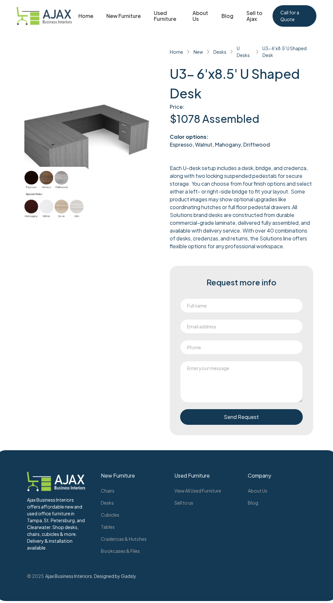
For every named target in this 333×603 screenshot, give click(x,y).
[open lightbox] (54, 194)
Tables (108, 527)
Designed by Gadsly (115, 576)
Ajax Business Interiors (68, 576)
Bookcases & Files (120, 551)
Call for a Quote (289, 15)
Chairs (107, 491)
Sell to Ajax (254, 15)
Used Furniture (165, 15)
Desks (107, 503)
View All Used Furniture (197, 491)
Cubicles (110, 515)
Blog (227, 15)
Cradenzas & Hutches (124, 539)
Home (85, 15)
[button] (123, 16)
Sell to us (183, 503)
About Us (200, 15)
